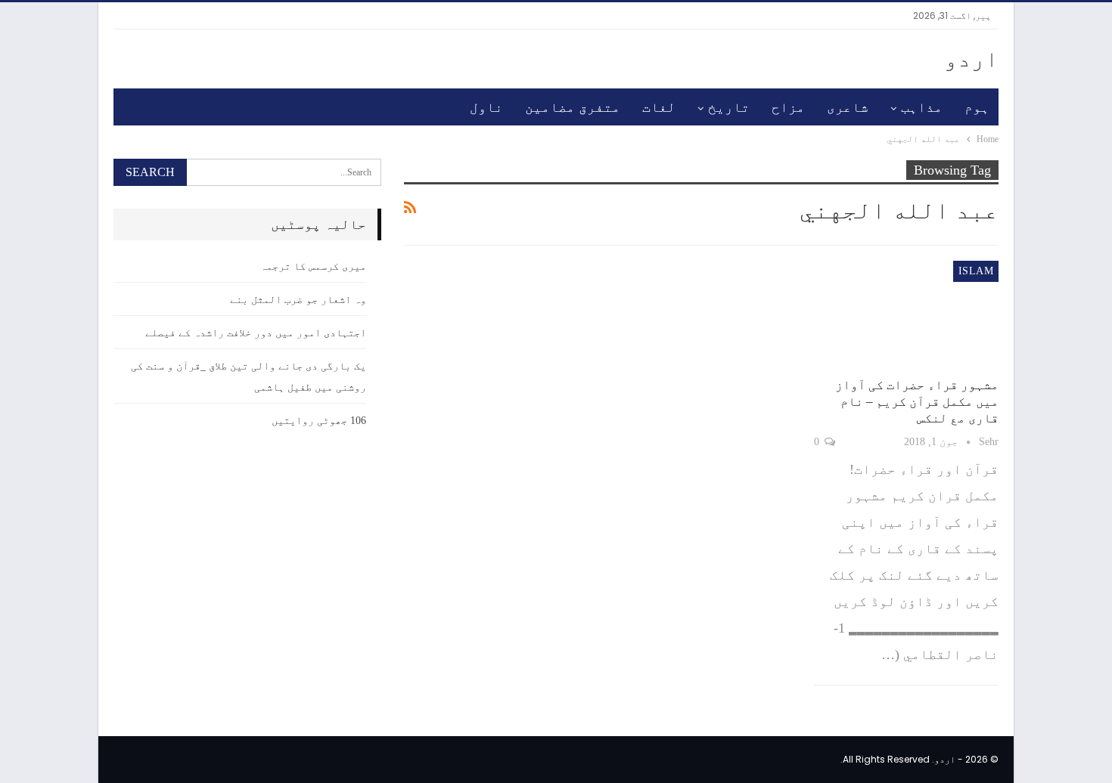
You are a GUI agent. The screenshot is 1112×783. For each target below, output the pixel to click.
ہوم (976, 107)
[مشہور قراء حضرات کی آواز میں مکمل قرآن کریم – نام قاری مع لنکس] (906, 314)
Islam (975, 271)
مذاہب (922, 107)
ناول (486, 107)
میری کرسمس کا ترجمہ (313, 266)
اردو (971, 58)
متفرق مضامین (572, 107)
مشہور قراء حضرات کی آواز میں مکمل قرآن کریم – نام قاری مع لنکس (917, 402)
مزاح (788, 107)
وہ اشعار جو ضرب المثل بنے (298, 299)
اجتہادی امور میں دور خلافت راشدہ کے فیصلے (255, 333)
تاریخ (729, 107)
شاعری (847, 107)
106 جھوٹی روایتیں (319, 420)
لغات (659, 107)
